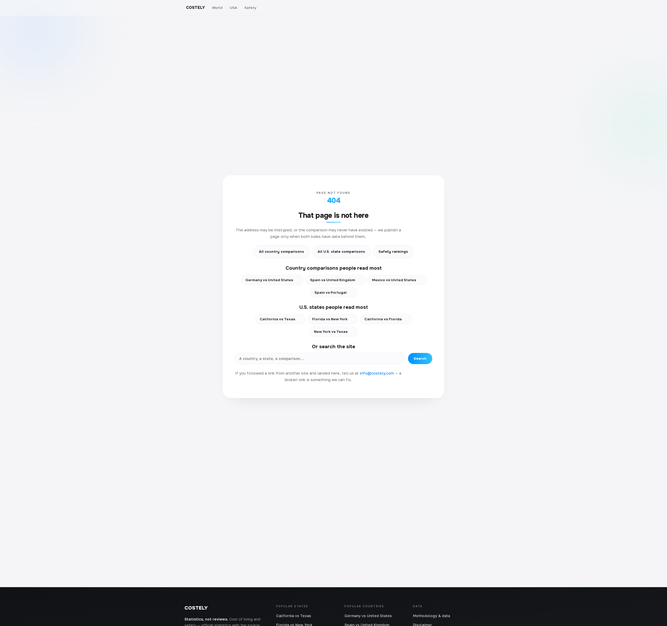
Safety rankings (393, 251)
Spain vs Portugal (330, 292)
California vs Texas (277, 319)
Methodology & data (431, 615)
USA (233, 7)
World (217, 7)
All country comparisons (281, 251)
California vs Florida (383, 319)
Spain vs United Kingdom (332, 280)
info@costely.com (377, 373)
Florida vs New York (330, 319)
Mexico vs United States (394, 280)
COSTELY (195, 7)
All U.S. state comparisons (341, 251)
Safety (250, 7)
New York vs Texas (331, 331)
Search (420, 358)
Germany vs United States (269, 280)
